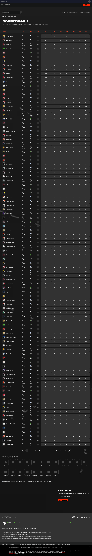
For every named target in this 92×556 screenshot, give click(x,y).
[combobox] (75, 517)
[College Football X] (3, 517)
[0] (22, 450)
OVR (46, 31)
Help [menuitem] (3, 544)
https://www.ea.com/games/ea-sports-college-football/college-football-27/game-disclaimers (31, 532)
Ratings (22, 4)
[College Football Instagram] (6, 517)
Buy (7, 528)
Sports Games (33, 528)
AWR (86, 31)
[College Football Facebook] (15, 517)
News (28, 4)
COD (74, 31)
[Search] (21, 12)
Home (4, 16)
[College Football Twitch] (12, 517)
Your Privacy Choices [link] (25, 544)
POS (38, 31)
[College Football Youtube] (9, 517)
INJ (80, 31)
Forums (33, 4)
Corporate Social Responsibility (46, 544)
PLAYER (4, 31)
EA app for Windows (17, 528)
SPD (55, 31)
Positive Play (39, 4)
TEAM (24, 31)
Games (15, 4)
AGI (67, 31)
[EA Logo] (4, 523)
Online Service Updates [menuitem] (64, 544)
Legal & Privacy (10, 544)
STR (61, 31)
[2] (69, 450)
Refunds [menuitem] (34, 544)
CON (31, 31)
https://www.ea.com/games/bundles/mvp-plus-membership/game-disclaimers (33, 538)
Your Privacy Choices (76, 550)
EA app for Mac (25, 528)
